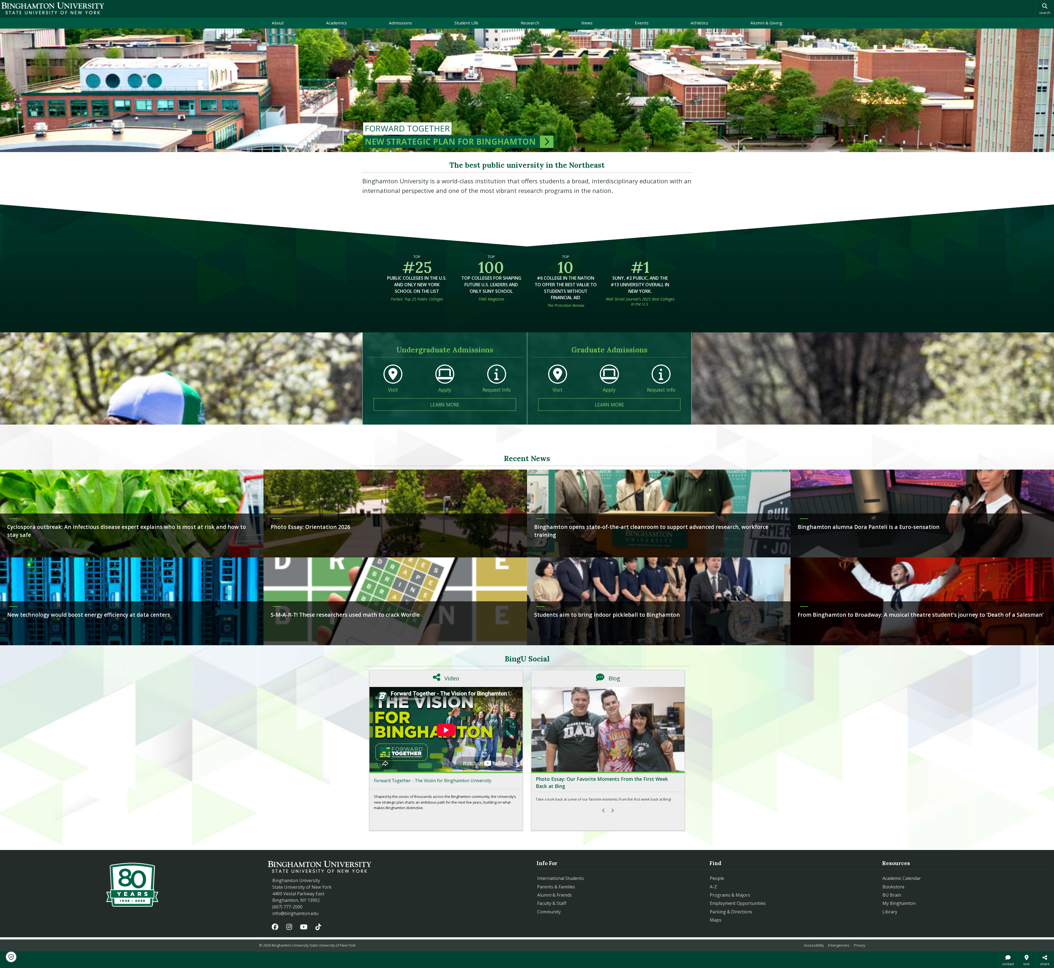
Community (549, 912)
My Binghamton (899, 903)
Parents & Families (556, 887)
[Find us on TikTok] (318, 927)
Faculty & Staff (551, 903)
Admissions (400, 23)
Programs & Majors (730, 895)
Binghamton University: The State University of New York (52, 8)
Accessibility (814, 945)
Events (642, 23)
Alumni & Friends (554, 895)
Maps (715, 920)
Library (889, 912)
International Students (560, 878)
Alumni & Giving (766, 23)
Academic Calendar (901, 878)
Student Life (466, 23)
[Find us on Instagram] (289, 927)
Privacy (859, 945)
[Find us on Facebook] (275, 927)
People (717, 878)
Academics (336, 23)
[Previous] (603, 810)
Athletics (699, 23)
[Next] (612, 810)
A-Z (713, 887)
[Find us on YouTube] (304, 927)
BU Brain (891, 895)
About (278, 23)
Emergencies (839, 945)
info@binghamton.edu (295, 913)
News (587, 23)
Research (530, 23)
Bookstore (918, 886)
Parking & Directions (731, 912)
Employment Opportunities (738, 903)
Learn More (473, 404)
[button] (11, 957)
